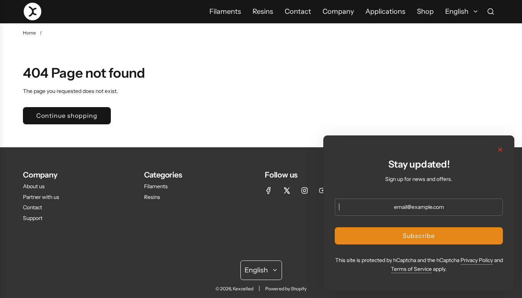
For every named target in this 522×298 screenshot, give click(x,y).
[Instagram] (304, 190)
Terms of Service (411, 268)
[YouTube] (322, 190)
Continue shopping (66, 115)
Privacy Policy (476, 260)
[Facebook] (268, 190)
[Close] (500, 149)
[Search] (490, 11)
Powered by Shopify (285, 288)
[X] (286, 190)
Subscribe (419, 235)
